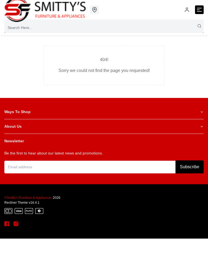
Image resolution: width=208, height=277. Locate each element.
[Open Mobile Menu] (199, 9)
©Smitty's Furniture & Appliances (28, 198)
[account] (187, 9)
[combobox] (104, 27)
